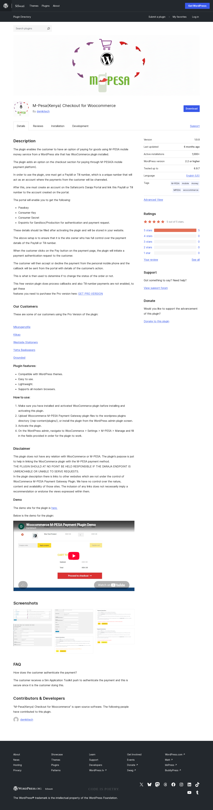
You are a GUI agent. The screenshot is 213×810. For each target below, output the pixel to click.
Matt (169, 759)
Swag (131, 770)
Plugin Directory (22, 16)
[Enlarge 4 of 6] (88, 640)
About (16, 754)
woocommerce (190, 190)
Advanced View (153, 199)
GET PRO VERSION (90, 293)
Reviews (38, 126)
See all (196, 259)
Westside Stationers (25, 342)
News (16, 759)
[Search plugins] (48, 28)
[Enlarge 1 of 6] (47, 613)
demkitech (43, 111)
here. (54, 508)
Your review (151, 259)
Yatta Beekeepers (24, 350)
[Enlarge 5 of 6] (130, 613)
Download (192, 108)
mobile (185, 183)
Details (21, 126)
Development (80, 126)
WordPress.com (175, 754)
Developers (95, 765)
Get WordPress (197, 5)
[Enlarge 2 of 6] (47, 628)
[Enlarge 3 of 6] (88, 613)
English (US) (193, 175)
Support (195, 126)
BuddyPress (173, 770)
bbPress (171, 765)
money (195, 183)
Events (131, 759)
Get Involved (134, 754)
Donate (132, 765)
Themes (55, 759)
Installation (57, 126)
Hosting (17, 765)
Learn (92, 754)
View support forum (156, 288)
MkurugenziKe (21, 327)
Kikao (16, 334)
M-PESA (175, 183)
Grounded (19, 357)
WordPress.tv (98, 770)
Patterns (56, 770)
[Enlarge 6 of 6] (130, 632)
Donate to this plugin (156, 321)
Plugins (55, 765)
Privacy (17, 770)
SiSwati (49, 789)
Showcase (57, 754)
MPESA (177, 190)
